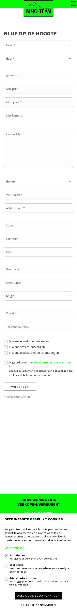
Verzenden (20, 387)
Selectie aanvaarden (38, 605)
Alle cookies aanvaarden (38, 595)
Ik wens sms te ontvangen (27, 347)
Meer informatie (14, 548)
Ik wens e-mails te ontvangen (29, 341)
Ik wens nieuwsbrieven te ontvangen (34, 353)
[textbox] (39, 75)
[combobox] (38, 75)
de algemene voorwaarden (52, 362)
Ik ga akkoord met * (41, 368)
